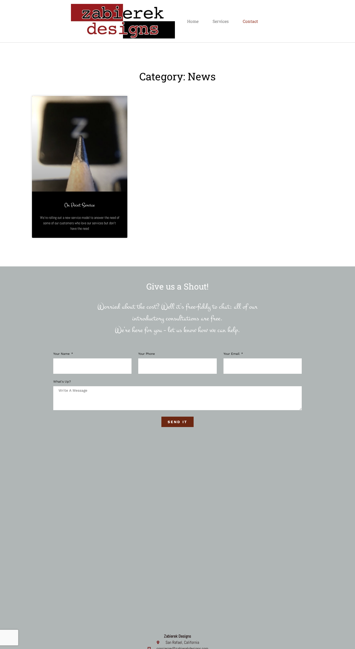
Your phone (146, 354)
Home (193, 21)
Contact (250, 21)
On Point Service (79, 205)
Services (221, 21)
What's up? (62, 381)
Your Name (62, 354)
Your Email (232, 354)
